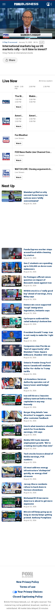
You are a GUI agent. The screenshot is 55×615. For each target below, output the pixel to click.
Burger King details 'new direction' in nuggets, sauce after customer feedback (37, 415)
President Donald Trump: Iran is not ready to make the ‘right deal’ (38, 335)
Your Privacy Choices (30, 591)
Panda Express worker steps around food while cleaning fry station (38, 252)
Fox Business (26, 4)
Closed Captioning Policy (27, 596)
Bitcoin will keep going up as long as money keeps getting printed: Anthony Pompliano (38, 515)
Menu (4, 4)
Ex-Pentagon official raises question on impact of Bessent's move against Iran (38, 280)
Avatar (48, 4)
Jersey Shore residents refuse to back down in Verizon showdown (35, 487)
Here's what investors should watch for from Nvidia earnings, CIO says (38, 429)
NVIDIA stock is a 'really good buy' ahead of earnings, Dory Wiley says (38, 294)
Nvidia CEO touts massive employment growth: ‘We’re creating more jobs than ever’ (38, 443)
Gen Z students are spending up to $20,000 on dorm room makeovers (38, 266)
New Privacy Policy (27, 582)
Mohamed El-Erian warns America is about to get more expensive (38, 501)
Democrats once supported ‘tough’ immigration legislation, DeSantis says (37, 308)
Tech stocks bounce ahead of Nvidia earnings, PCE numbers (38, 457)
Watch (18, 107)
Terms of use (27, 586)
